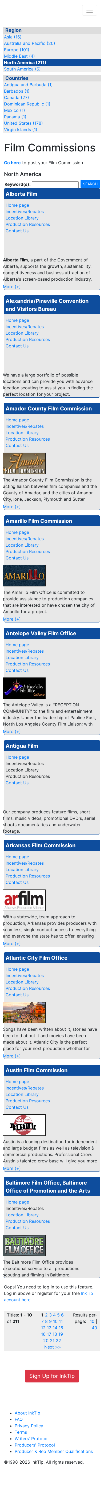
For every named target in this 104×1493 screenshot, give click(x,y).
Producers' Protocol (35, 1445)
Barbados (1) (17, 91)
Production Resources (28, 224)
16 (43, 1334)
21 (52, 1340)
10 (55, 1321)
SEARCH (90, 184)
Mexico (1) (14, 110)
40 (94, 1327)
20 (46, 1340)
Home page (17, 205)
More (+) (12, 286)
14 (55, 1327)
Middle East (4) (19, 56)
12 (43, 1327)
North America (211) (25, 62)
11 (61, 1321)
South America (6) (22, 69)
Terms (21, 1432)
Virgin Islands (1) (20, 129)
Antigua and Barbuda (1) (28, 84)
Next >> (52, 1347)
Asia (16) (13, 37)
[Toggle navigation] (89, 10)
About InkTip (27, 1413)
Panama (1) (15, 116)
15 (61, 1327)
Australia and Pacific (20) (29, 43)
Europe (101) (16, 49)
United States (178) (23, 123)
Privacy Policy (29, 1425)
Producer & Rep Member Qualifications (54, 1451)
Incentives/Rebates (25, 211)
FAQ (19, 1419)
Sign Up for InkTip (52, 1376)
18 (55, 1334)
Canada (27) (16, 97)
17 (49, 1334)
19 (60, 1334)
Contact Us (17, 230)
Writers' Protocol (32, 1438)
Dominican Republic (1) (27, 104)
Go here (12, 162)
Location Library (22, 218)
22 (58, 1340)
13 (49, 1327)
